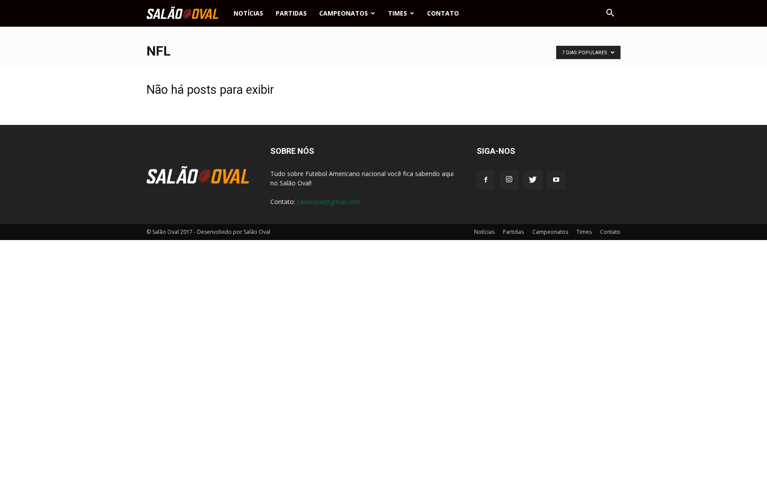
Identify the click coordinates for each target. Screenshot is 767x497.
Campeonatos (343, 13)
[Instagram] (509, 180)
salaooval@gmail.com (328, 201)
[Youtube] (556, 180)
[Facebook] (485, 180)
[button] (610, 13)
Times (397, 13)
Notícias (248, 13)
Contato (443, 13)
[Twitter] (533, 180)
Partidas (291, 13)
